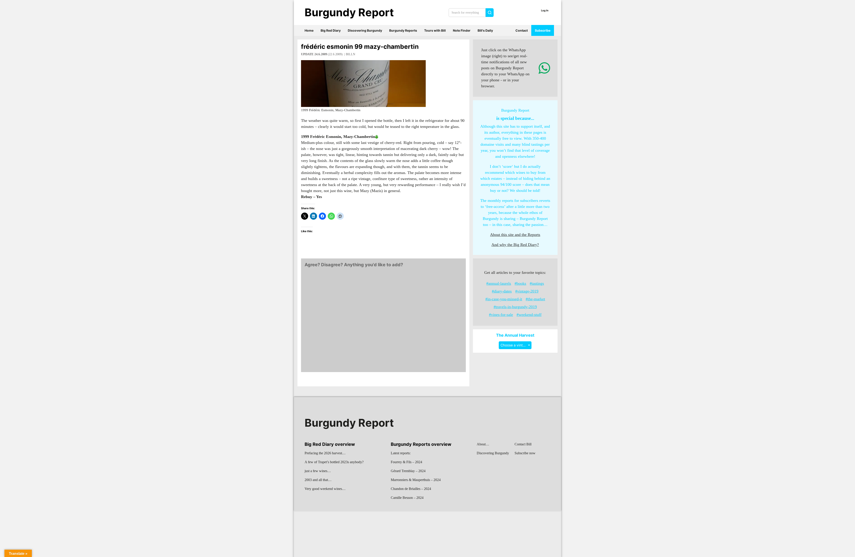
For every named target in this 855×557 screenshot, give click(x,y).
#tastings (537, 283)
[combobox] (515, 345)
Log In (544, 10)
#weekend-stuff (529, 314)
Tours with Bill (435, 30)
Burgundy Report (349, 12)
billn (350, 54)
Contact (521, 30)
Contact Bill (523, 444)
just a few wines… (318, 471)
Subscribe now (525, 453)
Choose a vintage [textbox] (515, 345)
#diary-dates (502, 291)
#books (520, 283)
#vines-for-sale (501, 314)
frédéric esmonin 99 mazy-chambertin (360, 46)
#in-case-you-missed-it (503, 299)
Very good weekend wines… (325, 489)
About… (483, 444)
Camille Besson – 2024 (407, 498)
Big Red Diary (331, 30)
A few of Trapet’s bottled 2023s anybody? (334, 462)
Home (309, 30)
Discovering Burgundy (365, 30)
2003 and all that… (318, 480)
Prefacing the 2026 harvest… (325, 453)
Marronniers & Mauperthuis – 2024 (416, 480)
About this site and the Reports (515, 234)
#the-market (535, 299)
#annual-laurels (498, 283)
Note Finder (461, 30)
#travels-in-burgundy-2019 (515, 307)
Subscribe (542, 30)
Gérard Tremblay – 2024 (408, 471)
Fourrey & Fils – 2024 (406, 462)
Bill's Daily (485, 30)
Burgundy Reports (403, 30)
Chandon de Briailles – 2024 (411, 489)
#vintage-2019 (526, 291)
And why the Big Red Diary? (515, 244)
